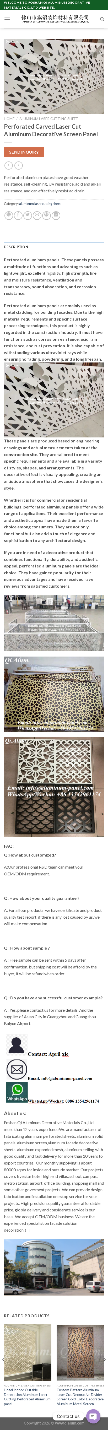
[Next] (104, 1370)
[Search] (102, 19)
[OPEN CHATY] (93, 1416)
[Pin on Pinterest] (46, 215)
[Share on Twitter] (27, 215)
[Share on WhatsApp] (8, 215)
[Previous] (3, 1370)
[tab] (54, 247)
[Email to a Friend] (37, 215)
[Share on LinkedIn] (56, 215)
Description (16, 247)
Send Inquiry (24, 152)
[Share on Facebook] (18, 215)
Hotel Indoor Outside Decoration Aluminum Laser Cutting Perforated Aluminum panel (27, 1397)
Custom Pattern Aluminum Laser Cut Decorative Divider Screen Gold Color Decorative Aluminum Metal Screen (80, 1397)
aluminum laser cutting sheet (48, 119)
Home (9, 119)
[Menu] (7, 19)
